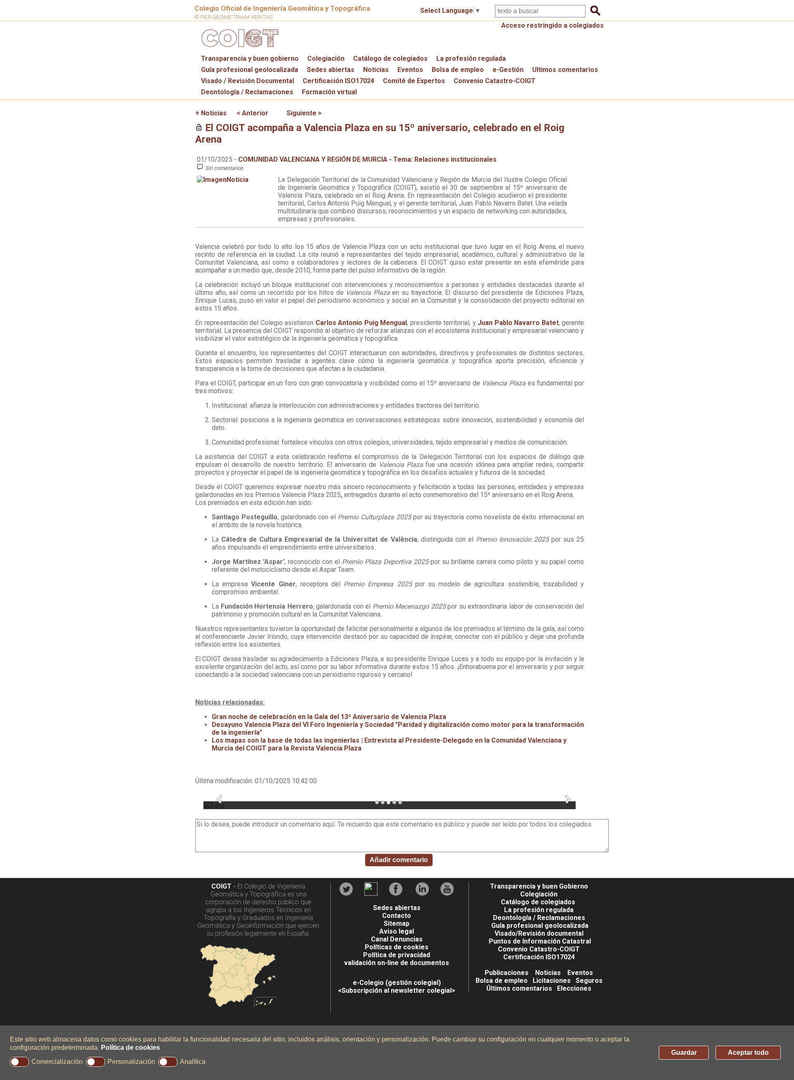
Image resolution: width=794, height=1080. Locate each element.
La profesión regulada (471, 58)
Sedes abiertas (330, 70)
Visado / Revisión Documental (247, 81)
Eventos (410, 70)
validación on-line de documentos (396, 963)
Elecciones (574, 988)
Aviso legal (396, 931)
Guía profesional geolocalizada (249, 70)
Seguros (589, 980)
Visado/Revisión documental (539, 933)
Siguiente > (304, 113)
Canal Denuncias (397, 939)
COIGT (221, 886)
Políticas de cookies (396, 947)
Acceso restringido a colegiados (552, 25)
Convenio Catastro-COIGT (495, 81)
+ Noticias (211, 113)
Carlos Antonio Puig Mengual (361, 323)
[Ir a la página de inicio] (238, 49)
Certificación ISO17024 (338, 81)
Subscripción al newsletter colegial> (398, 990)
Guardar (684, 1052)
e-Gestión (508, 70)
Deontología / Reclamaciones (247, 92)
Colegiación (325, 58)
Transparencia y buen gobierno (250, 58)
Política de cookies (130, 1047)
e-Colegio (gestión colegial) (397, 983)
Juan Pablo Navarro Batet (518, 323)
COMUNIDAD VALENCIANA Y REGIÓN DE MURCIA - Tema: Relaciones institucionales (367, 159)
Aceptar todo (748, 1052)
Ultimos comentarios (565, 70)
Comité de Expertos (414, 81)
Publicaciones (507, 973)
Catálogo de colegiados (390, 58)
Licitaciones (552, 980)
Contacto (396, 916)
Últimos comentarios (519, 988)
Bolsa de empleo (458, 70)
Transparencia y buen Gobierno (539, 886)
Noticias (376, 70)
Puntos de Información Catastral (540, 941)
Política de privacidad (396, 955)
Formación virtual (329, 92)
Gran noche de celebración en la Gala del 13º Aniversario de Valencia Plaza (329, 717)
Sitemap (396, 923)
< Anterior (252, 113)
